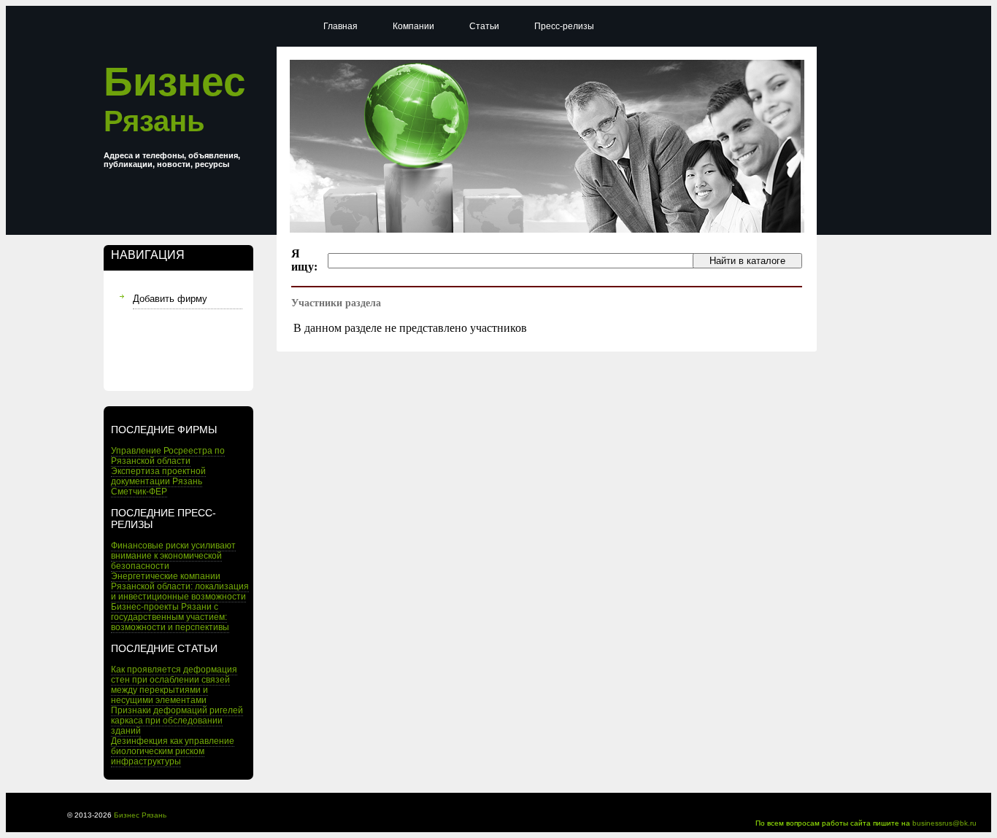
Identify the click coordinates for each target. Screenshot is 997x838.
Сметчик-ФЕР (139, 491)
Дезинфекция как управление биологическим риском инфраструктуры (172, 751)
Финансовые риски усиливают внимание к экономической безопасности (173, 555)
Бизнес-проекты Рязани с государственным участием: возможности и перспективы (170, 617)
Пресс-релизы (564, 26)
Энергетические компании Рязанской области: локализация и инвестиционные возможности (180, 586)
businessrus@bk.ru (944, 823)
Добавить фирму (170, 298)
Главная (340, 26)
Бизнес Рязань (140, 815)
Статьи (484, 26)
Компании (413, 26)
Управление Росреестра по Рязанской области (168, 456)
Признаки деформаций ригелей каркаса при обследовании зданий (177, 720)
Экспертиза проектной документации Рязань (158, 476)
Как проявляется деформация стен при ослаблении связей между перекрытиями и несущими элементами (174, 684)
